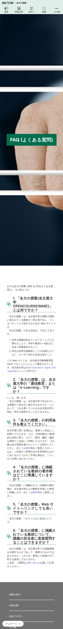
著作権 (29, 448)
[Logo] (14, 3)
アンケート (11, 623)
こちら (50, 455)
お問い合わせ (33, 562)
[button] (6, 10)
